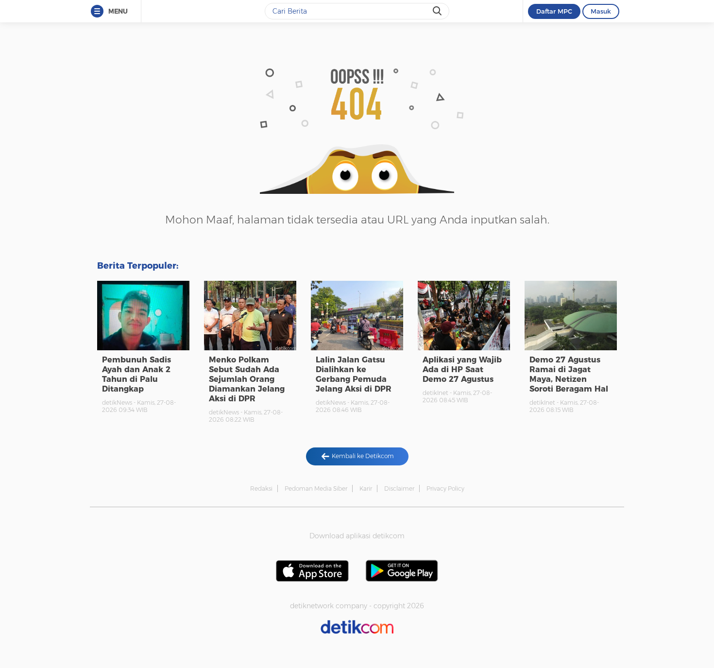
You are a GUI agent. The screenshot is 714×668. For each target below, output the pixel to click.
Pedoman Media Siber (316, 488)
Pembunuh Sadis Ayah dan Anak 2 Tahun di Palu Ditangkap (136, 374)
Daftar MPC (554, 11)
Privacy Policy (445, 488)
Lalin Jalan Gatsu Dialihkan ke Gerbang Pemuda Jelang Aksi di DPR (353, 374)
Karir (365, 488)
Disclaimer (399, 488)
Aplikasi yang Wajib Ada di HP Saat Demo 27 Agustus (462, 369)
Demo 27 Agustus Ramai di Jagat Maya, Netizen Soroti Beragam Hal (568, 374)
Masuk (601, 11)
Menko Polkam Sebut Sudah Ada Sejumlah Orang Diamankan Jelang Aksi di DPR (247, 379)
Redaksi (261, 488)
